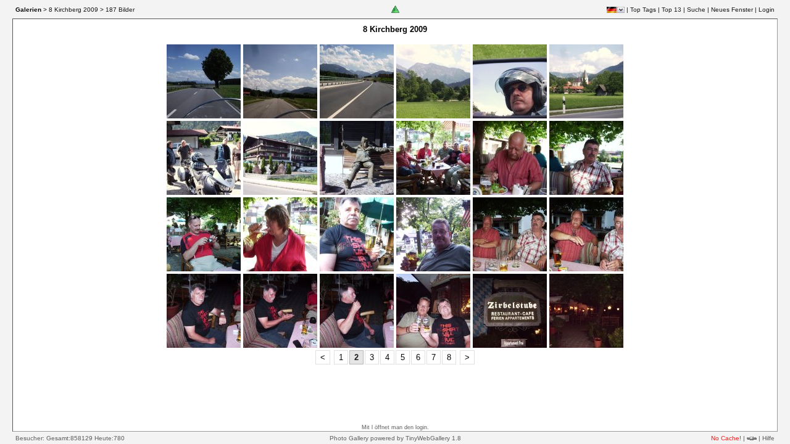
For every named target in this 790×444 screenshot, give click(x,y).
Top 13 (671, 9)
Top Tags (643, 9)
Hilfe (768, 438)
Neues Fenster (732, 9)
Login (767, 9)
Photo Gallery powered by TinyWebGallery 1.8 (395, 438)
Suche (696, 9)
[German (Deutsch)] (612, 10)
